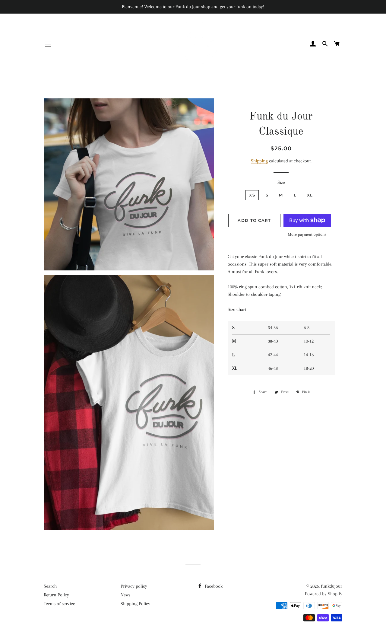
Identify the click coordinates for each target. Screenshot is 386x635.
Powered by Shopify (323, 593)
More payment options (307, 234)
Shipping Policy (135, 603)
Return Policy (56, 595)
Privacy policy (134, 586)
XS (252, 195)
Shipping (259, 161)
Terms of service (59, 603)
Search (50, 586)
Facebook (213, 586)
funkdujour (331, 586)
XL (310, 195)
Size (281, 182)
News (125, 595)
